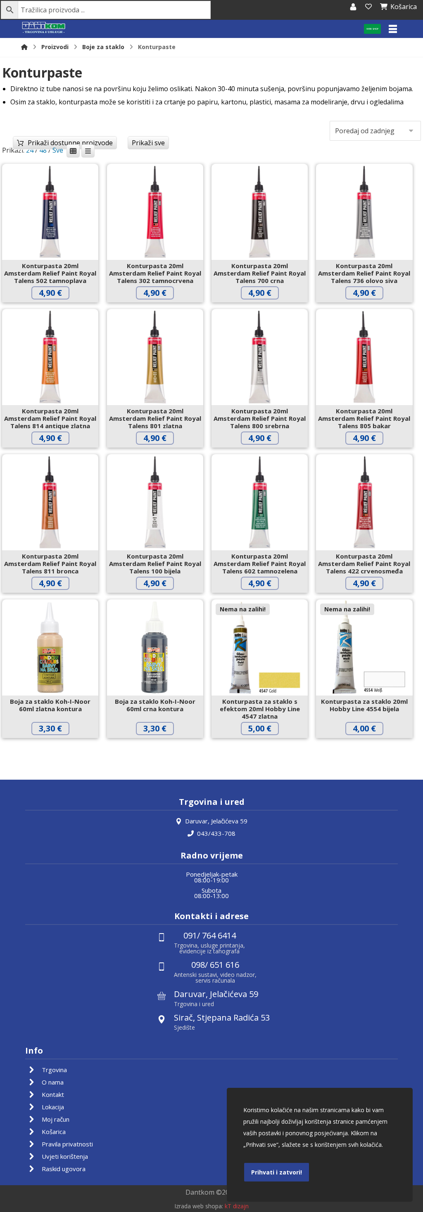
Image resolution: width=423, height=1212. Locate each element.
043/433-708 (216, 833)
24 (29, 150)
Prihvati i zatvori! (276, 1172)
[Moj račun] (353, 6)
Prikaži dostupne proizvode (70, 142)
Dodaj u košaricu (56, 310)
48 (43, 150)
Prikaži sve (148, 142)
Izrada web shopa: (198, 1206)
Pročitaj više (266, 746)
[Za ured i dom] (44, 28)
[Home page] (24, 47)
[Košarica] (368, 6)
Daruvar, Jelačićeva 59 (216, 821)
